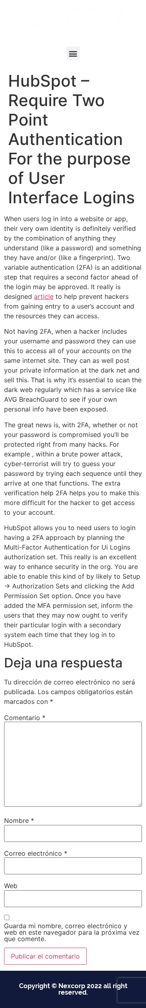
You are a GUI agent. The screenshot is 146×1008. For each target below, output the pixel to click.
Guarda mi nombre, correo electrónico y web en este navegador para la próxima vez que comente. (72, 932)
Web (10, 885)
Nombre (19, 820)
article (44, 296)
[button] (73, 53)
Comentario (24, 717)
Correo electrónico (35, 853)
